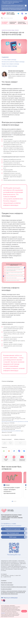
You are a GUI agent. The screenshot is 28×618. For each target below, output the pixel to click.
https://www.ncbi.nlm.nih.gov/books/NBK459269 (11, 430)
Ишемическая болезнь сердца (8, 30)
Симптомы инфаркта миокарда (9, 66)
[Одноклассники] (9, 451)
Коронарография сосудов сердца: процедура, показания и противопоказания (12, 490)
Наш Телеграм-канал (13, 533)
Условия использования (6, 588)
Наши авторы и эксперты (6, 582)
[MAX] (19, 451)
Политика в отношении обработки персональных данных (13, 586)
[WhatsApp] (4, 451)
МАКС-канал (12, 537)
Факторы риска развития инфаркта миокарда (13, 61)
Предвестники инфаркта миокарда (10, 64)
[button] (22, 458)
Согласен (24, 611)
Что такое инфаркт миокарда (9, 59)
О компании (3, 580)
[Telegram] (14, 451)
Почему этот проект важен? (7, 584)
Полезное (17, 30)
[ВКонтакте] (24, 451)
